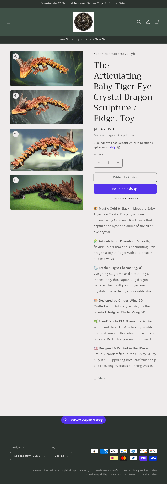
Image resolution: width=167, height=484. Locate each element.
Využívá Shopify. (81, 470)
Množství (99, 154)
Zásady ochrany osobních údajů (139, 470)
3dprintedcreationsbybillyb (56, 470)
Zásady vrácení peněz (106, 470)
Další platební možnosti (125, 198)
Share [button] (102, 378)
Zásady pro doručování (123, 474)
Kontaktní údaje (148, 474)
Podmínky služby (98, 474)
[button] (8, 21)
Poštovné (99, 135)
